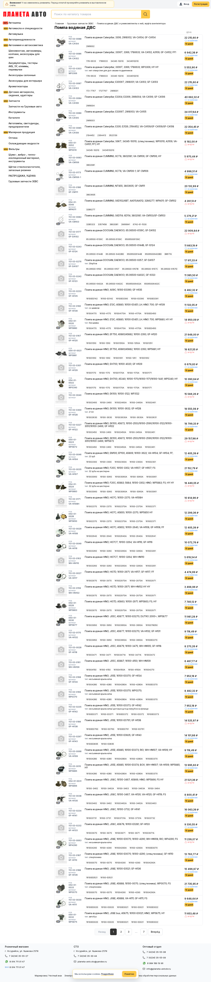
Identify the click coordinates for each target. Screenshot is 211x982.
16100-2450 (105, 432)
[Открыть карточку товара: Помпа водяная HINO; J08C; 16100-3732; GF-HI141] (61, 813)
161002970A (121, 580)
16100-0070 (106, 862)
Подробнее (107, 974)
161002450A (120, 432)
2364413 (101, 135)
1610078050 (152, 625)
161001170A (118, 373)
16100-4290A (136, 848)
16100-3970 (106, 833)
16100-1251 (131, 358)
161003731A (120, 818)
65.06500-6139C (94, 239)
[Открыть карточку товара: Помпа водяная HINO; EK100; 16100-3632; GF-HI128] (61, 413)
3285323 (90, 224)
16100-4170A (135, 313)
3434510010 (133, 61)
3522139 (113, 135)
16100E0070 (152, 848)
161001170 (91, 373)
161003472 (149, 655)
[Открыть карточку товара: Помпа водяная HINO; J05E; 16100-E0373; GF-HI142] (61, 709)
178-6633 (91, 61)
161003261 (151, 551)
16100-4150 (105, 669)
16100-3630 (106, 417)
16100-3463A (138, 788)
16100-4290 (106, 848)
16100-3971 (134, 833)
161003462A (121, 803)
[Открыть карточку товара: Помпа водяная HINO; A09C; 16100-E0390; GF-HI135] (61, 294)
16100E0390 (122, 298)
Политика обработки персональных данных (154, 975)
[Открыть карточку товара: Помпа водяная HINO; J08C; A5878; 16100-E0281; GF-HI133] (61, 828)
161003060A (121, 476)
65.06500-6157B (130, 269)
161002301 (151, 462)
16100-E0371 (107, 714)
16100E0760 (92, 729)
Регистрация (200, 4)
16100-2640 (106, 536)
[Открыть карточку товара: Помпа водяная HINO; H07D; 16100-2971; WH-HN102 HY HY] (61, 591)
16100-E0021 (137, 907)
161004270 (149, 669)
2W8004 (90, 105)
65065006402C (152, 284)
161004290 (91, 848)
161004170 (91, 313)
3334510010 (133, 76)
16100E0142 (92, 298)
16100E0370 (152, 684)
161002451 (150, 432)
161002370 (91, 506)
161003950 (91, 625)
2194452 (90, 135)
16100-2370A (136, 506)
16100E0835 (92, 744)
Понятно (129, 974)
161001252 (144, 358)
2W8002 (90, 46)
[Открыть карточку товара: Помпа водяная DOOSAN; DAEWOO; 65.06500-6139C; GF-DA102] (61, 234)
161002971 (151, 580)
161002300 (91, 462)
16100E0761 (123, 729)
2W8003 (90, 120)
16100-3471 (105, 655)
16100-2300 (106, 462)
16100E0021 (122, 907)
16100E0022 (152, 907)
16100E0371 (92, 714)
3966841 (125, 224)
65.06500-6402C (114, 284)
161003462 (91, 803)
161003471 (91, 655)
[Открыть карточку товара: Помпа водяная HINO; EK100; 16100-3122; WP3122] (61, 398)
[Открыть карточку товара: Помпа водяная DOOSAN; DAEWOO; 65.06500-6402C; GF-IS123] (61, 279)
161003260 (91, 551)
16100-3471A (135, 655)
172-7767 (91, 91)
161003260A (121, 551)
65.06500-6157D (169, 269)
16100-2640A (136, 536)
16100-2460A (136, 402)
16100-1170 (104, 373)
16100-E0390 (137, 298)
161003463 (151, 803)
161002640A (121, 536)
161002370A (121, 506)
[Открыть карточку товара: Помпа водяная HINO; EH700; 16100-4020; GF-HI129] (61, 368)
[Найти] (145, 14)
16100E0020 (92, 907)
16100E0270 (151, 640)
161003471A (120, 655)
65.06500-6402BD (115, 254)
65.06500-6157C (149, 269)
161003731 (91, 818)
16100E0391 (152, 298)
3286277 (90, 209)
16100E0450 (150, 313)
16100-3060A (136, 476)
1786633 (103, 61)
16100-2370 (106, 506)
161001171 (147, 373)
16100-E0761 (138, 729)
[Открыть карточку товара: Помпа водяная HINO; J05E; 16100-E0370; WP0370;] (61, 695)
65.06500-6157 (111, 269)
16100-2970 (106, 580)
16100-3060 (106, 476)
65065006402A (133, 284)
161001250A (119, 343)
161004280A (121, 684)
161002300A (121, 462)
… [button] (136, 931)
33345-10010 (117, 76)
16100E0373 (153, 714)
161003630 (91, 417)
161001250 (91, 343)
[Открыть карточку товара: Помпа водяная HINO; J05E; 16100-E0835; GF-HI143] (61, 739)
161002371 (151, 506)
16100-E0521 (106, 877)
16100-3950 (106, 625)
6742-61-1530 (140, 224)
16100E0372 (122, 714)
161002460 (91, 402)
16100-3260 (106, 551)
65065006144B (134, 254)
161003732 (149, 818)
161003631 (151, 417)
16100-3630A (136, 417)
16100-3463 (123, 788)
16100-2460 (106, 402)
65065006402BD (153, 254)
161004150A (119, 669)
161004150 (91, 669)
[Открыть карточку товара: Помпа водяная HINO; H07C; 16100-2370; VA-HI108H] (61, 502)
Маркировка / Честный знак (48, 975)
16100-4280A (136, 684)
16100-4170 (105, 313)
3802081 (90, 165)
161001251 (147, 343)
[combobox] (100, 14)
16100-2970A (136, 580)
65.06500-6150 (93, 269)
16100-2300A (136, 462)
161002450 (91, 432)
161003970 (91, 833)
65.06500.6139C (114, 239)
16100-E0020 (107, 907)
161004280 (91, 684)
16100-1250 (104, 343)
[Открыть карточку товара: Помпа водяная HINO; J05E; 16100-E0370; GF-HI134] (61, 680)
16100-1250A (134, 343)
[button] (155, 932)
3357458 (102, 224)
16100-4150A (134, 669)
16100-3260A (136, 551)
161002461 (151, 402)
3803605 (90, 194)
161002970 (91, 580)
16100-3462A (107, 788)
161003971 (120, 833)
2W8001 (114, 91)
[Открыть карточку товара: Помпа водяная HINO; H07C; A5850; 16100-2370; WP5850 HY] (61, 516)
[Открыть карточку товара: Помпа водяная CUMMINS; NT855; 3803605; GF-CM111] (61, 190)
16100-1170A (133, 373)
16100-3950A (136, 625)
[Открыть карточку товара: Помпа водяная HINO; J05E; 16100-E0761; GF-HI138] (61, 724)
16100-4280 (106, 684)
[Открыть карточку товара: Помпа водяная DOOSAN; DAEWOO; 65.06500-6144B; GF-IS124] (61, 249)
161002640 (91, 536)
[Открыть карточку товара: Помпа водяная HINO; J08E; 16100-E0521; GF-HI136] (61, 873)
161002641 (151, 536)
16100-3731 (105, 818)
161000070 (91, 862)
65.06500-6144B (94, 254)
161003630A (121, 417)
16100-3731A (135, 818)
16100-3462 (92, 788)
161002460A (121, 402)
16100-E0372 (137, 714)
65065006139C (132, 239)
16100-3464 (154, 788)
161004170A (120, 313)
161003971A (148, 833)
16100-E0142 (107, 298)
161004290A (121, 848)
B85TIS (168, 254)
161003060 (91, 476)
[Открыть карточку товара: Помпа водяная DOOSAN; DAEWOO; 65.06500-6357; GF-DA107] (61, 264)
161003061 (151, 476)
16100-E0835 (107, 744)
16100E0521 (91, 877)
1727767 (103, 91)
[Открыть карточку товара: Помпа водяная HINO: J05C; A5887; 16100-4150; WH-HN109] (61, 665)
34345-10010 (117, 61)
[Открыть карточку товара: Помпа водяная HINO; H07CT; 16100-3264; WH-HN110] (61, 561)
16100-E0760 (107, 729)
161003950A (121, 625)
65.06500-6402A (94, 284)
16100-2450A (135, 432)
